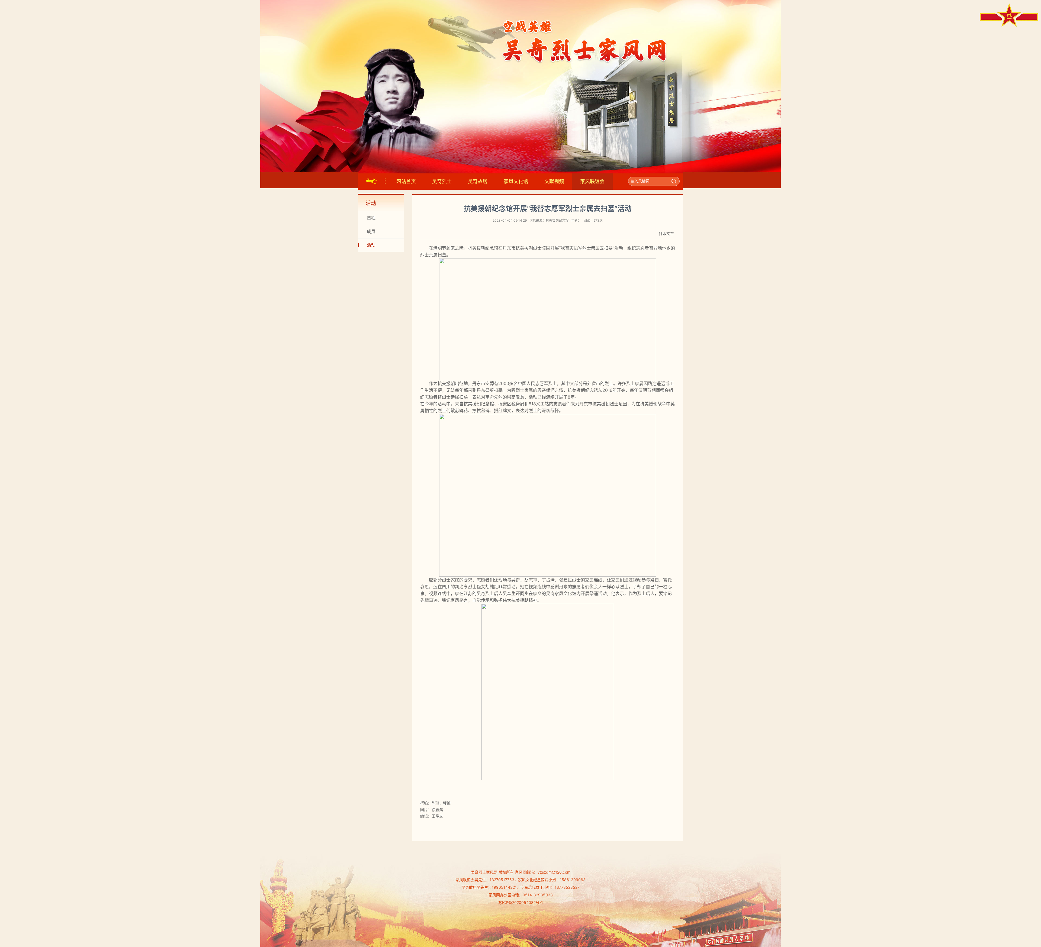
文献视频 (554, 181)
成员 (371, 231)
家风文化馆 (516, 181)
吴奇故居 (477, 181)
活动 (371, 245)
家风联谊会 (592, 181)
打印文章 (666, 233)
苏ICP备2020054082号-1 (520, 902)
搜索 (673, 181)
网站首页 (406, 181)
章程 (371, 218)
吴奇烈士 (442, 181)
